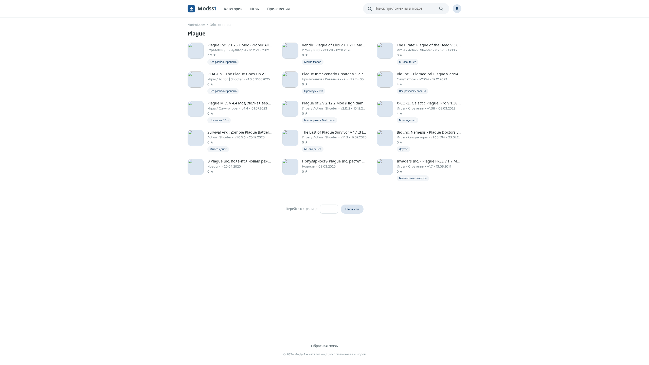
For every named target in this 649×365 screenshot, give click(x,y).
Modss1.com (196, 25)
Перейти (352, 209)
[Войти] (457, 8)
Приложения (278, 8)
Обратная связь (324, 346)
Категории (233, 8)
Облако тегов (220, 25)
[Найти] (441, 8)
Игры (255, 8)
